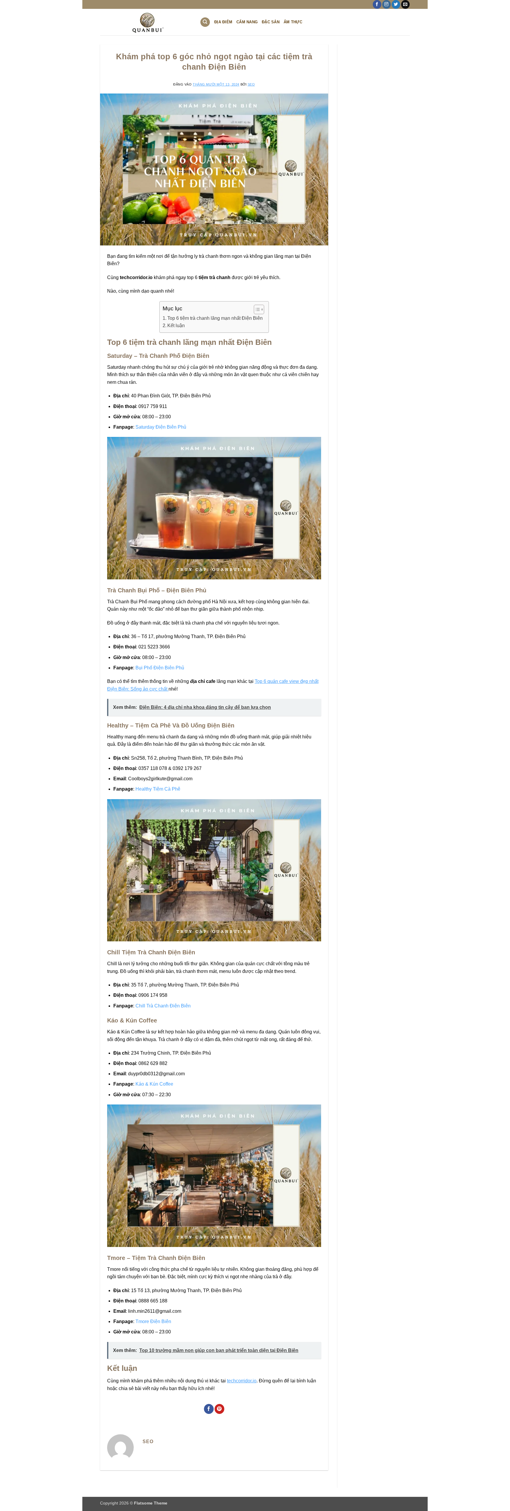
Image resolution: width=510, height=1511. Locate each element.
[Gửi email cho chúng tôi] (405, 4)
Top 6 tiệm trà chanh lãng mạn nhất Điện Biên (215, 318)
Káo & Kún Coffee (154, 1083)
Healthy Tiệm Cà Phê (157, 788)
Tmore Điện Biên (153, 1321)
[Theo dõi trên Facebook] (377, 4)
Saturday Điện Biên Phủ (160, 427)
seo (251, 84)
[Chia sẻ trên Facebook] (209, 1409)
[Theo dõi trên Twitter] (396, 4)
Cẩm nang (247, 22)
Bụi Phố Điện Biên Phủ (159, 667)
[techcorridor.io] (145, 22)
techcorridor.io (241, 1380)
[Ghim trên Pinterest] (219, 1409)
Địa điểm (223, 22)
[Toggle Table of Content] (256, 309)
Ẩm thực (293, 22)
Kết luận (176, 325)
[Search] (205, 22)
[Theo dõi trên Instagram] (386, 4)
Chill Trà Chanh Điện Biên (163, 1005)
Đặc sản (270, 22)
